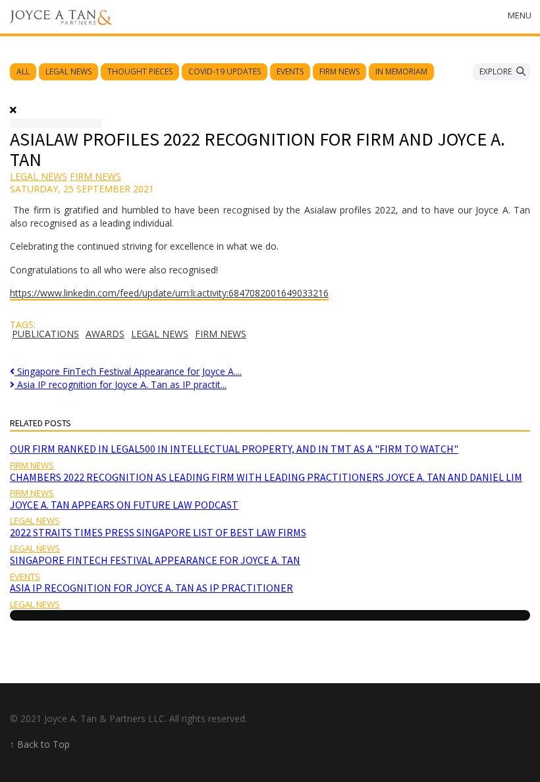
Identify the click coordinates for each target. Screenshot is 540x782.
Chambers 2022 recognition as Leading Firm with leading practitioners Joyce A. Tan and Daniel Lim (266, 477)
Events (290, 71)
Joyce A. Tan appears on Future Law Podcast (124, 504)
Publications (45, 333)
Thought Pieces (140, 71)
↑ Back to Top (40, 744)
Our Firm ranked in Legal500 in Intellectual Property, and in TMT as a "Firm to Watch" (234, 448)
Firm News (339, 71)
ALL (23, 71)
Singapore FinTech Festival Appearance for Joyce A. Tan (155, 560)
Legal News (68, 71)
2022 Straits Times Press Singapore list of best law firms (158, 532)
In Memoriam (401, 71)
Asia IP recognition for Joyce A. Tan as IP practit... (120, 384)
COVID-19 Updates (224, 71)
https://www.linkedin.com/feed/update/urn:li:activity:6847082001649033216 (169, 293)
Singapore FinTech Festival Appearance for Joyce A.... (128, 371)
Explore (495, 71)
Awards (105, 333)
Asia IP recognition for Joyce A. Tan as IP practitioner (151, 587)
